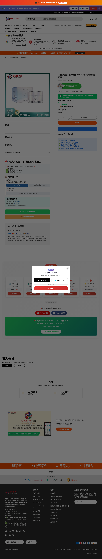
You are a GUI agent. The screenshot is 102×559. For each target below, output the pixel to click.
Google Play (60, 280)
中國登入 (52, 288)
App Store (43, 280)
